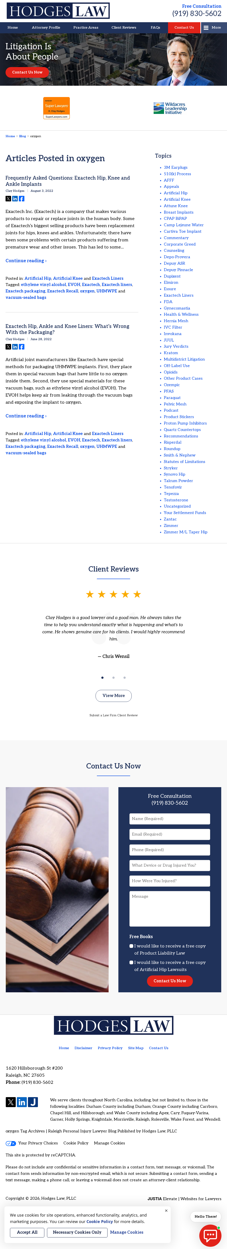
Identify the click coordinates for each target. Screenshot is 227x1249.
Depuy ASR (174, 263)
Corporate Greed (180, 244)
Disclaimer (83, 1048)
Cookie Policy (75, 1143)
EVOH (74, 284)
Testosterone (176, 500)
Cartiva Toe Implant (183, 231)
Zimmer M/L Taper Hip (185, 532)
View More (113, 695)
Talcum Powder (178, 481)
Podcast (171, 410)
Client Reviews (124, 28)
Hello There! (206, 1217)
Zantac (170, 519)
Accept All (27, 1232)
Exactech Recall (62, 291)
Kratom (171, 353)
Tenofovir (173, 487)
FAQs (155, 28)
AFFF (169, 180)
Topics (163, 156)
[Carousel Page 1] (102, 677)
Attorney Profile (46, 28)
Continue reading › (26, 261)
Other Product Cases (183, 378)
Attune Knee (176, 206)
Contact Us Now (27, 72)
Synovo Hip (174, 474)
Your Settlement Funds (185, 512)
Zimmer (171, 525)
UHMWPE (106, 291)
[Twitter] (11, 1102)
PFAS (169, 391)
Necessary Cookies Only (77, 1232)
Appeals (171, 186)
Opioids (171, 372)
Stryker (171, 468)
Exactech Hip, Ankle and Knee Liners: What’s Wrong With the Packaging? (67, 330)
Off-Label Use (177, 365)
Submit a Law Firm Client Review (114, 715)
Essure (170, 289)
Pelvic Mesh (175, 404)
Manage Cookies (109, 1143)
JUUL (169, 340)
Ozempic (172, 385)
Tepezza (171, 493)
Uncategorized (177, 506)
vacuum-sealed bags (26, 297)
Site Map (135, 1048)
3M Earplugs (176, 167)
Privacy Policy (110, 1048)
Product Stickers (179, 417)
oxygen (87, 291)
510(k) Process (177, 174)
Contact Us (184, 28)
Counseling (174, 250)
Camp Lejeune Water (184, 225)
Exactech (91, 284)
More (216, 28)
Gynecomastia (177, 308)
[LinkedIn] (22, 1102)
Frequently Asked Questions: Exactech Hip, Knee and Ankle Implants (68, 181)
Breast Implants (179, 212)
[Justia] (33, 1102)
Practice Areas (85, 28)
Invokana (173, 334)
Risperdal (172, 442)
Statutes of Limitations (184, 461)
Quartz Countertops (182, 429)
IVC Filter (173, 327)
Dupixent (172, 276)
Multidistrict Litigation (184, 359)
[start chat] (210, 1236)
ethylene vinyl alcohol (43, 284)
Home (13, 28)
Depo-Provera (177, 257)
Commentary (176, 238)
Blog (22, 136)
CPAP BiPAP (175, 218)
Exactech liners (117, 284)
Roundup (172, 449)
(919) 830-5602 (196, 14)
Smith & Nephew (180, 455)
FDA (168, 302)
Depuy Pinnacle (178, 270)
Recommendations (181, 436)
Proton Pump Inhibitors (185, 423)
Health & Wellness (181, 314)
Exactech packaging (25, 291)
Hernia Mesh (176, 321)
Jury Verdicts (176, 346)
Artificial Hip (37, 278)
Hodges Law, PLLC (58, 1198)
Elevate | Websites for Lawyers (184, 1199)
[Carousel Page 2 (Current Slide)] (113, 677)
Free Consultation (201, 6)
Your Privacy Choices (38, 1143)
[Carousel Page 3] (124, 677)
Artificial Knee (68, 278)
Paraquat (172, 397)
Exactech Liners (107, 278)
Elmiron (171, 282)
